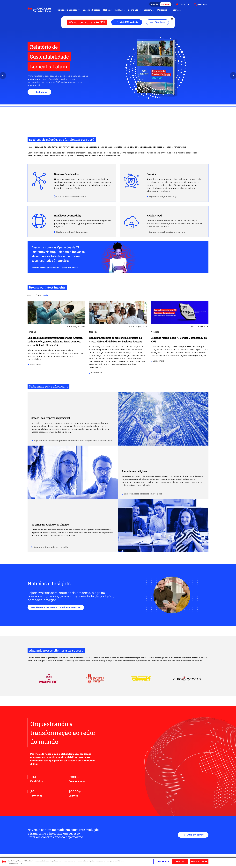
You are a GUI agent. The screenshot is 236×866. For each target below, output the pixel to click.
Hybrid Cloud (154, 215)
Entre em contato (195, 835)
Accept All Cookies (199, 861)
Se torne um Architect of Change (50, 524)
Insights (118, 10)
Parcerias (162, 10)
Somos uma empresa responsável (50, 417)
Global (183, 4)
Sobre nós (133, 10)
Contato (176, 10)
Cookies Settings (162, 861)
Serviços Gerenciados (66, 174)
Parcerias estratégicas (134, 471)
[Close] (232, 861)
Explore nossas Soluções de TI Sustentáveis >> (54, 268)
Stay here (159, 22)
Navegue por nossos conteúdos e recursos (58, 607)
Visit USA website (128, 22)
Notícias (107, 10)
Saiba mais (41, 92)
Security (151, 174)
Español (154, 4)
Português (165, 4)
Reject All (180, 861)
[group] (56, 342)
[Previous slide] (3, 75)
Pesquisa (202, 4)
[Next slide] (233, 75)
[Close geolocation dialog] (172, 19)
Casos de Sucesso (91, 10)
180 (39, 295)
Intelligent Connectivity (67, 215)
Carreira (148, 10)
